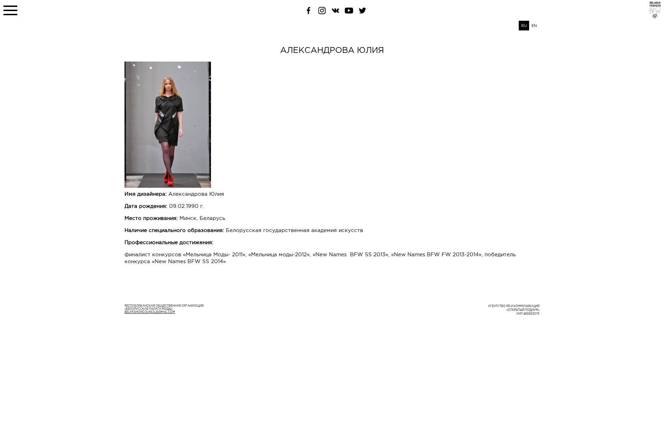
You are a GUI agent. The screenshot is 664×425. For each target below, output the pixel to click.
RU (524, 26)
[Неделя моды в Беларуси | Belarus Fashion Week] (651, 17)
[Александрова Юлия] (332, 125)
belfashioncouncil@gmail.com (149, 312)
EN (534, 26)
